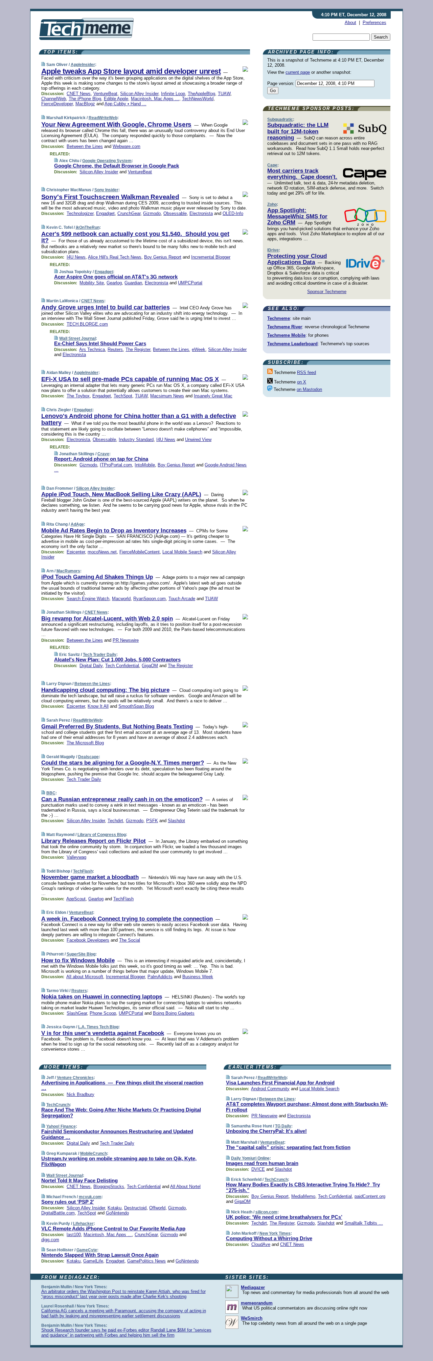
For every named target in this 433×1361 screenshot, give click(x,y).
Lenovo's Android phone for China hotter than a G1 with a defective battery (138, 419)
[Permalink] (43, 64)
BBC (50, 793)
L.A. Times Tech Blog (98, 1027)
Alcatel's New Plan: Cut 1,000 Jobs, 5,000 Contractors (117, 659)
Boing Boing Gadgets (174, 1013)
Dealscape (88, 757)
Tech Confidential (122, 665)
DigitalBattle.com (58, 1212)
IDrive (273, 250)
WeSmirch (252, 1318)
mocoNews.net (102, 551)
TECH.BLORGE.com (87, 324)
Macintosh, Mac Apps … (155, 98)
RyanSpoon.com (149, 598)
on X (301, 382)
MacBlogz (85, 103)
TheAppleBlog (201, 93)
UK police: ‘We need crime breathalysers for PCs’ (284, 1217)
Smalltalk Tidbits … (363, 1223)
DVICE (258, 1169)
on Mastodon (309, 389)
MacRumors (68, 571)
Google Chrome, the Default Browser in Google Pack (116, 166)
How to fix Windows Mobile (78, 960)
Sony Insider (106, 190)
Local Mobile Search (182, 551)
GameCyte (86, 1250)
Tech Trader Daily (99, 655)
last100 (74, 1234)
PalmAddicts (160, 976)
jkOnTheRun (87, 227)
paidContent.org (370, 1196)
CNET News (79, 93)
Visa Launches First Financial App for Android (280, 1082)
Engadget (105, 213)
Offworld (157, 1207)
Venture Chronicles (75, 1078)
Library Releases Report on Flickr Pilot (93, 841)
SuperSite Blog (81, 954)
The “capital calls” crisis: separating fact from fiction (288, 1147)
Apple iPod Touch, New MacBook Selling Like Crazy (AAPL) (121, 494)
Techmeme (278, 318)
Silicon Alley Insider (139, 93)
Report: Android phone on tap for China (101, 459)
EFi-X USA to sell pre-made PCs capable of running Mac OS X (130, 379)
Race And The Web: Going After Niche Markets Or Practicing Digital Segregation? (121, 1112)
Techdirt (115, 820)
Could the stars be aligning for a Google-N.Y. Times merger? (122, 763)
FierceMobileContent (139, 551)
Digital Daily (90, 665)
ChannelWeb (53, 98)
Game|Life (93, 1261)
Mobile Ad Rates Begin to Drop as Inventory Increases (113, 530)
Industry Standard (136, 439)
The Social (129, 940)
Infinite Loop (173, 93)
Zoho (272, 204)
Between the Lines (85, 146)
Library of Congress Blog (101, 835)
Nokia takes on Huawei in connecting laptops (101, 996)
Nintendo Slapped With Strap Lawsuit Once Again (100, 1255)
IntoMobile (145, 464)
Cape (272, 165)
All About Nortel (185, 1186)
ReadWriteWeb (103, 118)
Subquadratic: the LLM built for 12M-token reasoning (297, 131)
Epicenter (76, 551)
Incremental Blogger (210, 257)
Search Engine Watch (88, 598)
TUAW (224, 93)
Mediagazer (253, 1287)
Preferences (374, 22)
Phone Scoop (103, 1013)
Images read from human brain (262, 1163)
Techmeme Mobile (286, 335)
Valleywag (76, 857)
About (350, 22)
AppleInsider (83, 65)
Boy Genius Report (162, 257)
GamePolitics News (146, 1261)
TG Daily (283, 1126)
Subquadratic (280, 119)
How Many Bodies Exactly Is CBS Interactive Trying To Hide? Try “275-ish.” (303, 1187)
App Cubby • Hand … (125, 103)
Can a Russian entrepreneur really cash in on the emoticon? (122, 799)
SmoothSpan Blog (136, 706)
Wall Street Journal (77, 338)
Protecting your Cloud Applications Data (297, 259)
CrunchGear (128, 213)
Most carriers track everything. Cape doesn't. (302, 174)
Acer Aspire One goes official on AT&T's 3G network (116, 277)
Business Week (197, 976)
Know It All (98, 706)
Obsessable (175, 213)
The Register (138, 349)
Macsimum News (167, 395)
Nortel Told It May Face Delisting (79, 1180)
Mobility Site (91, 282)
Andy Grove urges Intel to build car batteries (105, 307)
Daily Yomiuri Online (250, 1158)
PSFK (152, 820)
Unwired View (198, 439)
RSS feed (306, 372)
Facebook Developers (88, 940)
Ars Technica (92, 349)
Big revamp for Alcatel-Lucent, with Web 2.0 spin (107, 618)
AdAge (77, 524)
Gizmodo (152, 213)
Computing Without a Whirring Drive (269, 1238)
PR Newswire (126, 640)
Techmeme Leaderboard (292, 343)
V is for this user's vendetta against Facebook (102, 1033)
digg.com (50, 1239)
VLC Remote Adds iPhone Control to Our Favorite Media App (113, 1228)
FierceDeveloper (57, 103)
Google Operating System (107, 161)
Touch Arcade (181, 598)
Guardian (133, 282)
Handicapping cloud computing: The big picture (105, 690)
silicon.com (266, 1212)
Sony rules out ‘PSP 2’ (67, 1202)
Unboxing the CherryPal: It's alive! (266, 1131)
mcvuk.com (90, 1197)
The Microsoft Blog (85, 742)
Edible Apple (116, 98)
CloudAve (260, 1244)
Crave (103, 454)
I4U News (76, 257)
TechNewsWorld (197, 98)
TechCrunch (58, 1105)
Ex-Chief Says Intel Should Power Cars (100, 343)
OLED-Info (233, 213)
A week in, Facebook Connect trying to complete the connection (127, 919)
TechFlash (83, 871)
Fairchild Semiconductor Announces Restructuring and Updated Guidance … (117, 1134)
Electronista (201, 213)
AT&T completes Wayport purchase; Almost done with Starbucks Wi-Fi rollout (307, 1107)
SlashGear (77, 1013)
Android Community (270, 1088)
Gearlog (114, 282)
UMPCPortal (190, 282)
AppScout (76, 898)
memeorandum (257, 1302)
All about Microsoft (84, 976)
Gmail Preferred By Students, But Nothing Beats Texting (117, 726)
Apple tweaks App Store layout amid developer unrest (131, 71)
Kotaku (114, 1207)
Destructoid (135, 1207)
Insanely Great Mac (213, 395)
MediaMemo (303, 1196)
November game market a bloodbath (90, 877)
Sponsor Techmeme (326, 291)
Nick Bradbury (80, 1094)
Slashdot (176, 820)
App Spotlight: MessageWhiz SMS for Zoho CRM (297, 216)
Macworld (121, 598)
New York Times (275, 1233)
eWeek (198, 349)
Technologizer (80, 213)
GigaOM (150, 665)
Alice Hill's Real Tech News (114, 257)
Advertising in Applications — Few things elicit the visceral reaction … (122, 1085)
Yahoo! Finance (61, 1126)
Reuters (115, 349)
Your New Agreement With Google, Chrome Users (116, 124)
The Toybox (78, 395)
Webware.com (126, 146)
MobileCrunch (93, 1153)
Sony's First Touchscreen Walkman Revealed (110, 196)
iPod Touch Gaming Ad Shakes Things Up (97, 577)
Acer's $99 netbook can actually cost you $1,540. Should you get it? (135, 237)
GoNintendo (117, 1212)
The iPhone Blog (85, 98)
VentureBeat (105, 93)
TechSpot (123, 395)
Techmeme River (284, 326)
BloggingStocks (108, 1186)
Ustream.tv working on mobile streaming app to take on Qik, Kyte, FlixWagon (119, 1161)
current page (298, 72)
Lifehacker (83, 1224)
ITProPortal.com (116, 464)
